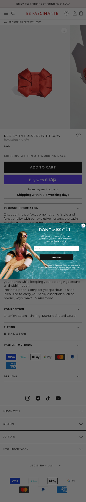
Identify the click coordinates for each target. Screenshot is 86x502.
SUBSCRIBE (56, 257)
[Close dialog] (83, 226)
